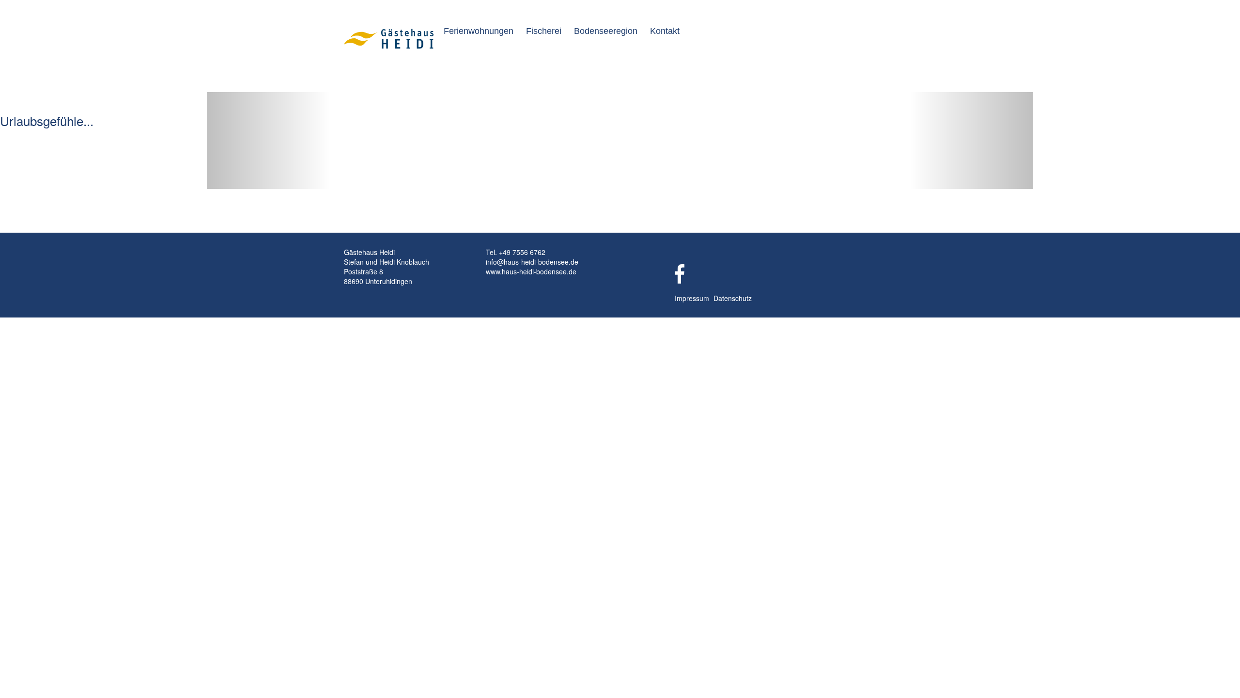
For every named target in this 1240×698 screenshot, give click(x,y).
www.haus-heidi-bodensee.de (531, 271)
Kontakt (665, 31)
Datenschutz (732, 298)
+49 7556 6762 (522, 252)
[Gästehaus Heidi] (392, 38)
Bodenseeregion (605, 31)
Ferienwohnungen (478, 31)
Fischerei (543, 31)
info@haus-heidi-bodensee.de (532, 262)
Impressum (692, 298)
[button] (269, 140)
